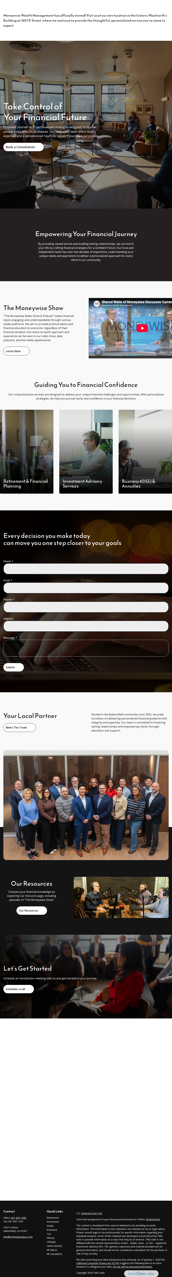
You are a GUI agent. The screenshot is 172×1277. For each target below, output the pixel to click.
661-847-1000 (18, 1217)
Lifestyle (51, 1241)
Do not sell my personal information (132, 1266)
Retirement (53, 1217)
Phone (7, 599)
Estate (50, 1225)
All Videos (52, 1249)
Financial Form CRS (91, 1213)
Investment (53, 1221)
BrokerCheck (153, 1219)
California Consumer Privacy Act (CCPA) (97, 1263)
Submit (10, 667)
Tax (49, 1233)
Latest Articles (54, 1245)
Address (8, 618)
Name (7, 561)
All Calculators (54, 1254)
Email (6, 580)
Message (9, 638)
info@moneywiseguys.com (18, 1236)
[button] (85, 6)
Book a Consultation (20, 147)
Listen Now (13, 351)
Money (50, 1237)
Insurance (52, 1229)
